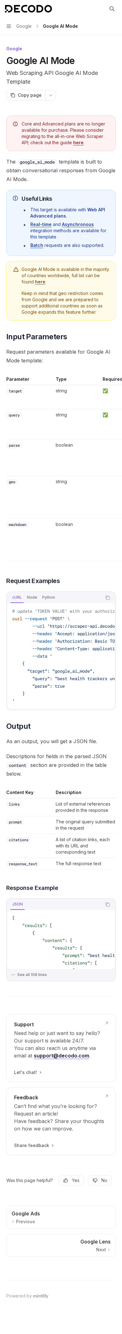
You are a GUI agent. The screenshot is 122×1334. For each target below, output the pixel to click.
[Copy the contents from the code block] (108, 598)
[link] (61, 1048)
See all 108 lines (32, 974)
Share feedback (31, 1145)
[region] (61, 469)
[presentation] (61, 656)
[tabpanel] (61, 656)
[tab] (17, 597)
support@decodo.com (61, 1055)
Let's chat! (25, 1072)
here (78, 142)
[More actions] (50, 95)
